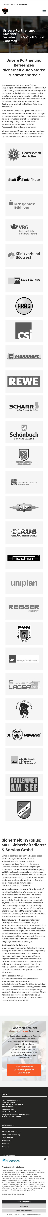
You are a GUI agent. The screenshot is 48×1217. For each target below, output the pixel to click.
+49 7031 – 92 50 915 (12, 1116)
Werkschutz (6, 1141)
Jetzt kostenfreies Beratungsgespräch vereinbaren (24, 1069)
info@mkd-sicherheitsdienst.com (15, 1114)
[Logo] (5, 11)
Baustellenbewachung (11, 1134)
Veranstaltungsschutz (11, 1131)
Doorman (5, 1144)
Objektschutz (7, 1138)
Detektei (5, 1147)
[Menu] (44, 11)
